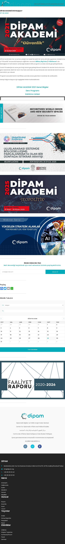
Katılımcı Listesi (32, 94)
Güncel (3, 492)
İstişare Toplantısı (6, 532)
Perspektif (4, 520)
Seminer (3, 539)
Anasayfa (4, 483)
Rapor (3, 523)
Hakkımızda (4, 485)
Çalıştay (3, 530)
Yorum (3, 509)
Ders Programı (32, 90)
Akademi (4, 490)
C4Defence (52, 61)
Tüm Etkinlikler (32, 350)
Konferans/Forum (6, 535)
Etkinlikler (4, 495)
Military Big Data (41, 61)
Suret (3, 506)
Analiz (3, 516)
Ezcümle (3, 504)
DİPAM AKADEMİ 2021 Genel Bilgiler (32, 87)
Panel (3, 537)
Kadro (3, 487)
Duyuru (3, 502)
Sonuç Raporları (6, 518)
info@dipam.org (9, 469)
